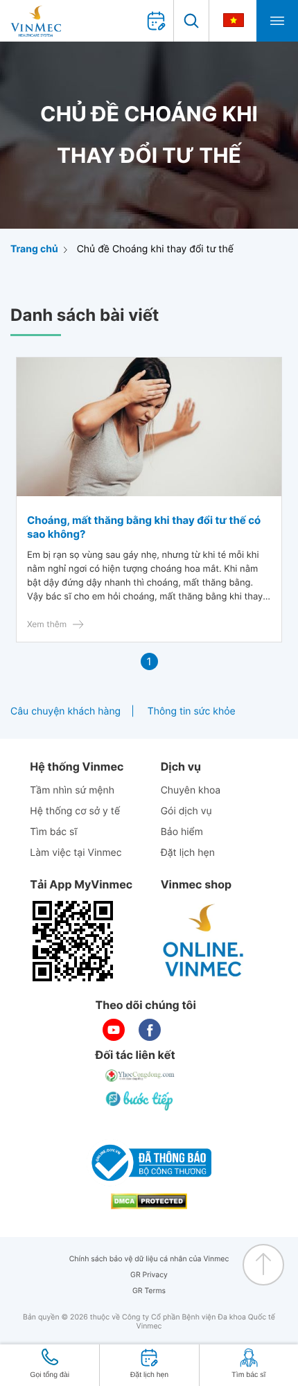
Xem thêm (47, 624)
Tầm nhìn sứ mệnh (72, 790)
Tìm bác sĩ (53, 832)
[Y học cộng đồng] (141, 1075)
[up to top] (263, 1265)
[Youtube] (114, 1030)
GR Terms (149, 1290)
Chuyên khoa (191, 790)
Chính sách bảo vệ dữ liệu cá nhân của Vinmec (149, 1258)
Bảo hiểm (182, 832)
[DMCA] (149, 1201)
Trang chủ (34, 249)
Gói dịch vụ (186, 811)
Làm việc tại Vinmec (75, 853)
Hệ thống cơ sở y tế (75, 811)
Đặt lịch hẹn (188, 853)
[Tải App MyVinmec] (73, 941)
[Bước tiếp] (141, 1100)
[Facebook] (150, 1030)
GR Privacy (149, 1274)
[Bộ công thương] (149, 1162)
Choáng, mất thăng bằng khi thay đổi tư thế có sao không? (144, 527)
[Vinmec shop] (204, 941)
